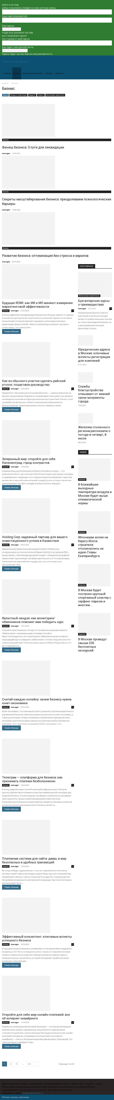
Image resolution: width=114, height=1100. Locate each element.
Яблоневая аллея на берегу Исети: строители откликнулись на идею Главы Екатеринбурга (93, 547)
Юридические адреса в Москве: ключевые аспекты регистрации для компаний (94, 355)
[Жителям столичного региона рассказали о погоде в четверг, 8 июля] (95, 418)
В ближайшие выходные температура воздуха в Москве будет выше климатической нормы (95, 494)
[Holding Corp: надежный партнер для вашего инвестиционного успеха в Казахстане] (38, 515)
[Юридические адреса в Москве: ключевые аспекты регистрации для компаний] (95, 340)
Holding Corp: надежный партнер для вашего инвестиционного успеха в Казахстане (35, 539)
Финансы (59, 73)
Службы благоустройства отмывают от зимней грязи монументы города (94, 394)
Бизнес (17, 73)
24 (29, 1064)
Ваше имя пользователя (14, 16)
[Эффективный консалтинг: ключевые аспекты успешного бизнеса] (38, 915)
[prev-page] (79, 660)
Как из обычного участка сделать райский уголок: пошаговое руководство (34, 382)
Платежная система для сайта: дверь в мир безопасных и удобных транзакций (34, 860)
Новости (41, 95)
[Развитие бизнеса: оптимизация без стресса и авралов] (57, 228)
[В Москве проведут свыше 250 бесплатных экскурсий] (95, 624)
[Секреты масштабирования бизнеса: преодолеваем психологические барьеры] (57, 172)
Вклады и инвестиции (32, 73)
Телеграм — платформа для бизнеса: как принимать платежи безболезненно (32, 779)
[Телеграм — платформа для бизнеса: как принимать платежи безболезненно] (38, 756)
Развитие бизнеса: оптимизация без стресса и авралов (45, 256)
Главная (7, 73)
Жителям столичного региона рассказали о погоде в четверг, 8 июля (94, 432)
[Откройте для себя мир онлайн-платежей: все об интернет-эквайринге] (38, 993)
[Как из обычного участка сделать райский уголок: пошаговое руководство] (38, 359)
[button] (108, 61)
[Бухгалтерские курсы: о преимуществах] (95, 284)
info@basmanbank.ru (32, 1093)
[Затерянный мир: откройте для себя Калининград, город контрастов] (38, 437)
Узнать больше (11, 331)
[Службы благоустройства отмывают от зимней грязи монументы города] (95, 377)
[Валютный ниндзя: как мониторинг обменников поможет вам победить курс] (38, 596)
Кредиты (49, 73)
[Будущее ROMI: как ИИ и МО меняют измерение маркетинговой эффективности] (38, 281)
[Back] (3, 1)
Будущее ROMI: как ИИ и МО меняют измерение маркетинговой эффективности (37, 304)
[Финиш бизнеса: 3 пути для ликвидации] (57, 120)
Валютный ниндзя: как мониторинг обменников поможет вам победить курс (33, 620)
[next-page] (35, 1064)
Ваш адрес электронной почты (17, 47)
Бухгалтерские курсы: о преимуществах (94, 302)
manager (6, 153)
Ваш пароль (8, 25)
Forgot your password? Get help (17, 32)
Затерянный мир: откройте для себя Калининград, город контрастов (28, 461)
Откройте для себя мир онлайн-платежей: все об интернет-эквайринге (36, 1016)
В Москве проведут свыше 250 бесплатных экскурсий (92, 644)
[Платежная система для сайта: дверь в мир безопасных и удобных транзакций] (38, 837)
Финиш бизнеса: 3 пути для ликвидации (33, 147)
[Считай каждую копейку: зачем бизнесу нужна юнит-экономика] (38, 678)
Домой (5, 83)
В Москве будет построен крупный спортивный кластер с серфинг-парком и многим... (94, 597)
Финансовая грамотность (55, 95)
